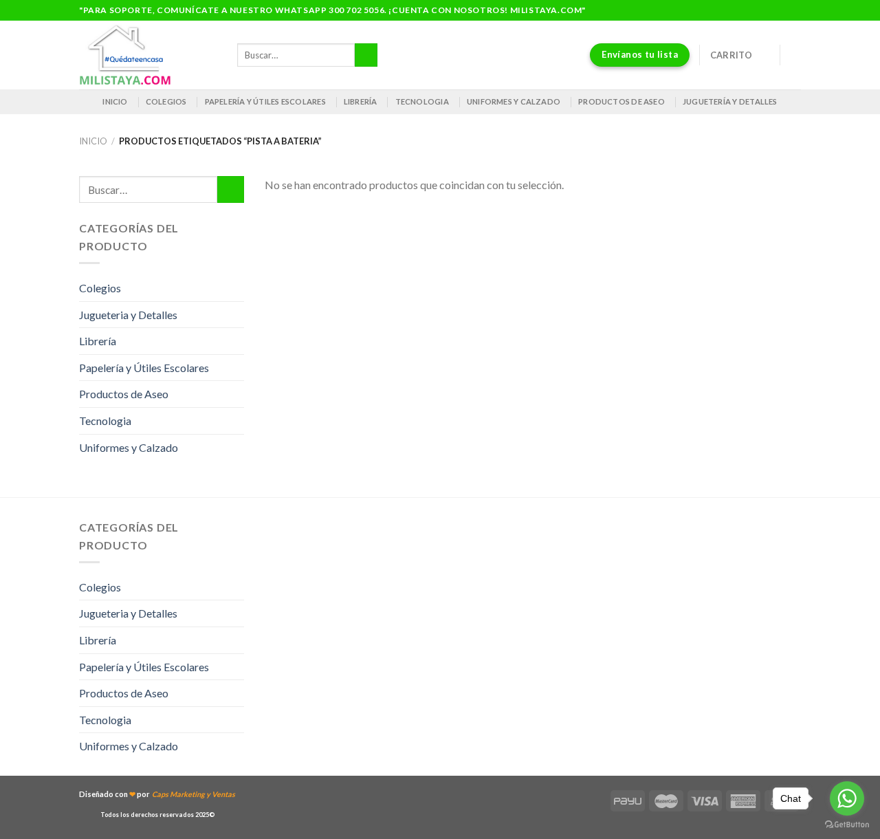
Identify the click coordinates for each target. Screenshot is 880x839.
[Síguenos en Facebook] (768, 10)
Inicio (114, 101)
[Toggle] (238, 288)
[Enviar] (366, 55)
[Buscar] (796, 55)
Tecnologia (422, 101)
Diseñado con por (157, 793)
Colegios (166, 101)
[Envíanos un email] (794, 10)
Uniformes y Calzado (513, 101)
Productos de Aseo (621, 101)
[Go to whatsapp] (847, 798)
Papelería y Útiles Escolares (144, 367)
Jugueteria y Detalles (128, 314)
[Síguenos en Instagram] (781, 10)
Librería (360, 101)
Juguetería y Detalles (730, 101)
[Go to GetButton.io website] (847, 824)
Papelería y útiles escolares (265, 101)
